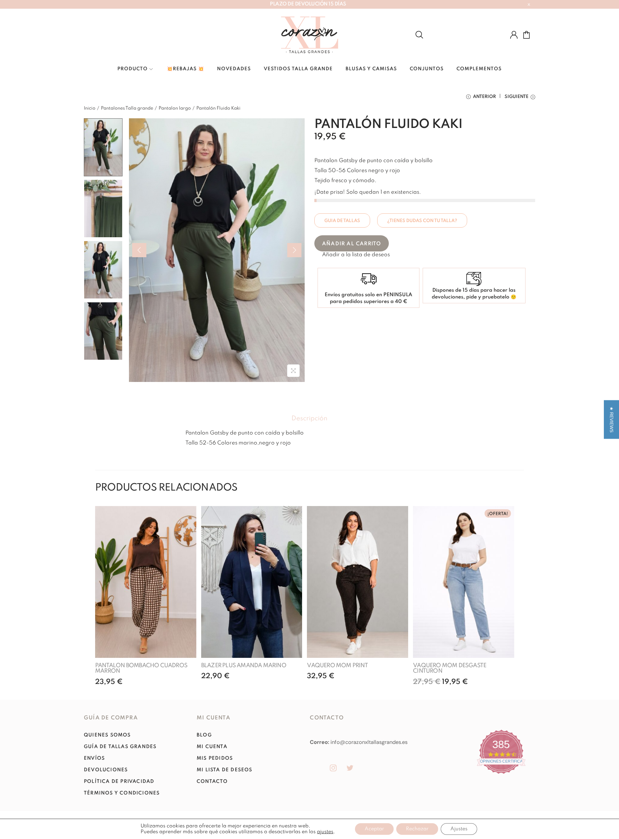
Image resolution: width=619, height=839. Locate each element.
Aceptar (374, 829)
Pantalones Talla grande (127, 108)
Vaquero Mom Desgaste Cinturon (449, 668)
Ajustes (458, 829)
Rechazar (417, 829)
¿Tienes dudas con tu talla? (422, 221)
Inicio (89, 108)
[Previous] (139, 250)
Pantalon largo (175, 108)
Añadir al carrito (351, 244)
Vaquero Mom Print (337, 665)
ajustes (325, 831)
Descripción (309, 418)
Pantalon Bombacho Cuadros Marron (141, 668)
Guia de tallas (342, 221)
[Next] (294, 250)
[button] (352, 254)
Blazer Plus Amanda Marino (243, 665)
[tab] (309, 418)
